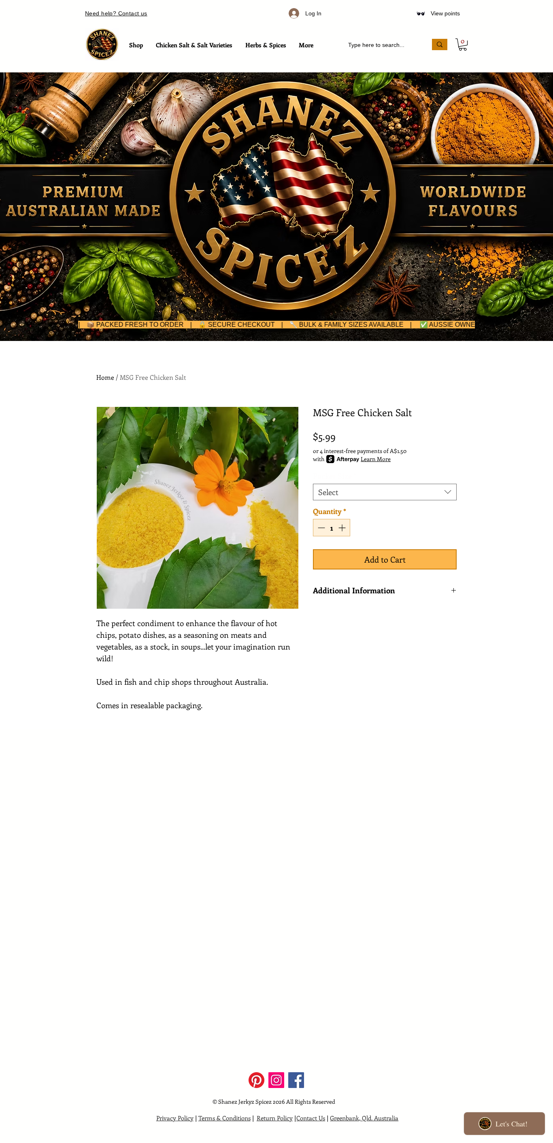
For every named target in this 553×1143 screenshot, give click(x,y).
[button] (462, 44)
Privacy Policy (175, 1118)
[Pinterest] (256, 1080)
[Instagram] (276, 1080)
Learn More (376, 459)
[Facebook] (296, 1080)
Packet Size (334, 475)
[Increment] (342, 527)
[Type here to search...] (439, 44)
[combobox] (385, 492)
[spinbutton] (331, 527)
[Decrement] (320, 527)
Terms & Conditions (224, 1118)
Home (105, 377)
